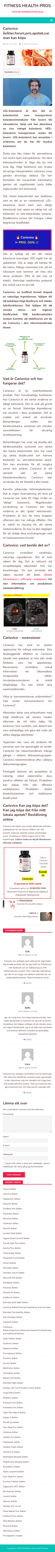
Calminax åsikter (10, 1432)
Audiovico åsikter (10, 1343)
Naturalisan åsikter (11, 1530)
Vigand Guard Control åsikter (16, 1238)
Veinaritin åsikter (10, 1322)
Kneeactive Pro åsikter (13, 1407)
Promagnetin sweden (12, 1535)
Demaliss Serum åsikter (13, 1272)
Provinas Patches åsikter (14, 1481)
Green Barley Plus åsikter (14, 1511)
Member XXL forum (12, 1506)
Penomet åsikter (10, 1526)
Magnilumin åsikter (11, 1199)
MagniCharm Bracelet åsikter (16, 1461)
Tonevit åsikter (9, 1189)
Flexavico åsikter (10, 1287)
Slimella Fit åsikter (11, 1292)
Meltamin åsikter (10, 1397)
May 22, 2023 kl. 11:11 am (27, 1011)
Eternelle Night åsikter (13, 1382)
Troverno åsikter (10, 1358)
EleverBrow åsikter (11, 1466)
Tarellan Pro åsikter (12, 1437)
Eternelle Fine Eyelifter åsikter (16, 1312)
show (16, 72)
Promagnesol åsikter (12, 1353)
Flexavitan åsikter (11, 1213)
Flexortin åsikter (10, 1203)
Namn (5, 1136)
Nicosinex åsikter (10, 1218)
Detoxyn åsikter (10, 1501)
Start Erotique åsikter (12, 1317)
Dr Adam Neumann (29, 44)
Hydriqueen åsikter (11, 1442)
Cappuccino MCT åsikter (14, 1486)
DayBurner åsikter (11, 1297)
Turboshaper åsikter (12, 1253)
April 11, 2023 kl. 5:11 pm (27, 955)
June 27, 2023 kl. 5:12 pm (27, 1068)
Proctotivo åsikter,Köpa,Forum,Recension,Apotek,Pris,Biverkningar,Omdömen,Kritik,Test (27, 1330)
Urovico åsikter (9, 1363)
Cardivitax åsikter (10, 1223)
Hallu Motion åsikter (12, 1338)
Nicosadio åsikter (10, 1267)
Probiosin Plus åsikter (13, 1516)
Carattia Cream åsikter (13, 1447)
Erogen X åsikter (10, 1417)
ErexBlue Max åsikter (12, 1208)
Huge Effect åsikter (11, 1392)
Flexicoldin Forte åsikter (14, 1258)
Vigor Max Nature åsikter (14, 1412)
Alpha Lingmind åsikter (13, 1471)
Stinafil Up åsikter (11, 1422)
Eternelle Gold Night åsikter (15, 1302)
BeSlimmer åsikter (11, 1368)
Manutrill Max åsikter (12, 1277)
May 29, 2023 (11, 44)
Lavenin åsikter (10, 1496)
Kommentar (8, 1114)
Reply (29, 983)
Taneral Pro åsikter (11, 1452)
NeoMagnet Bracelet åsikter (15, 1456)
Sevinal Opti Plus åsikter (14, 1243)
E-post (6, 1145)
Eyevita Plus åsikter (12, 1248)
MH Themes (43, 1548)
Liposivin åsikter (10, 1193)
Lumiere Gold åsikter (12, 1233)
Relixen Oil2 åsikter (12, 1378)
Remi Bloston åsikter (12, 1521)
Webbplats (8, 1154)
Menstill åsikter (10, 1228)
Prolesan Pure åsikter (12, 1402)
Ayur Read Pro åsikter (13, 1427)
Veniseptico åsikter (11, 1373)
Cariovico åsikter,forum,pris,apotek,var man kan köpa (27, 1307)
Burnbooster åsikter (12, 1491)
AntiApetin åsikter (11, 1282)
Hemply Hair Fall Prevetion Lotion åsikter (22, 1387)
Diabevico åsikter (10, 1348)
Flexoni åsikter (9, 1263)
